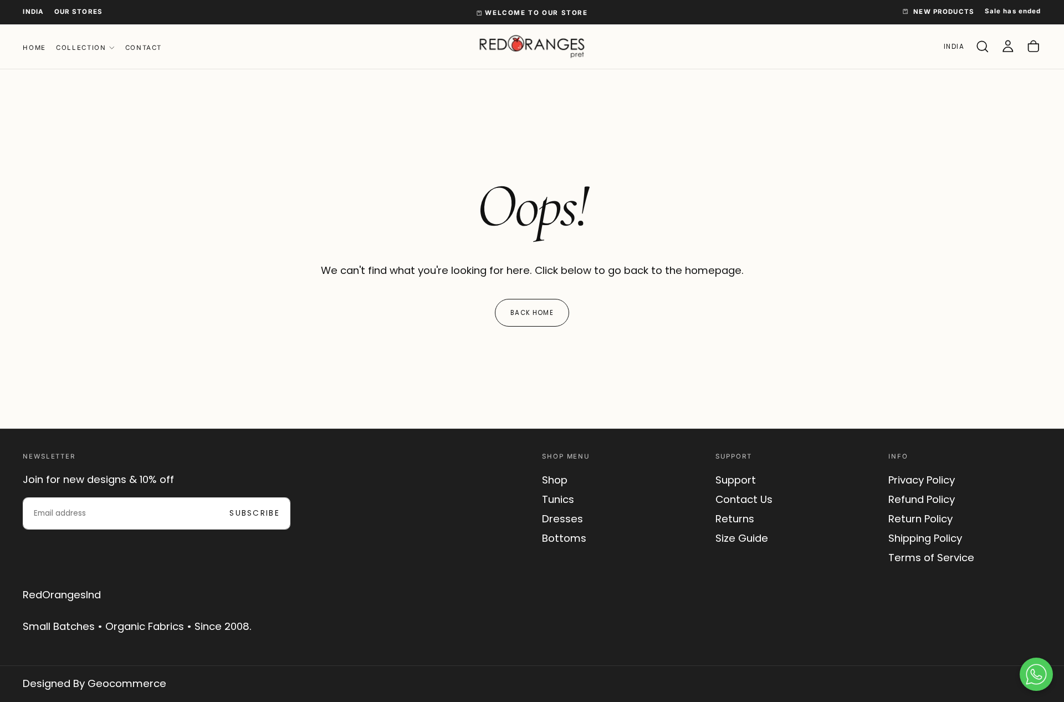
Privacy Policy (921, 480)
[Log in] (1008, 47)
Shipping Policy (925, 538)
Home (34, 48)
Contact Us (744, 499)
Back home (531, 312)
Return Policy (920, 519)
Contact (143, 48)
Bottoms (564, 538)
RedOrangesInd (62, 595)
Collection (81, 48)
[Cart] (1033, 47)
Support (735, 480)
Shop (554, 480)
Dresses (562, 519)
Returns (734, 519)
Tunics (558, 499)
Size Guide (741, 538)
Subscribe (254, 513)
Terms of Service (931, 557)
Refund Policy (921, 499)
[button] (33, 11)
